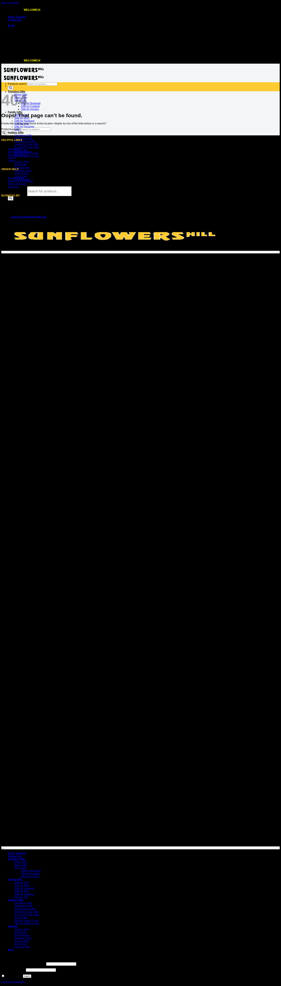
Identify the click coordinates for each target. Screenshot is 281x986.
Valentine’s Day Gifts (26, 144)
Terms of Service (17, 183)
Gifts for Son (21, 897)
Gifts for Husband (24, 120)
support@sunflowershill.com (29, 217)
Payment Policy (17, 154)
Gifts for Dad (21, 882)
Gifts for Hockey (30, 109)
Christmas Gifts (23, 135)
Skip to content (9, 2)
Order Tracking (17, 17)
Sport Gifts (20, 868)
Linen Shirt (20, 176)
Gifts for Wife (21, 891)
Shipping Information (20, 151)
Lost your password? (13, 981)
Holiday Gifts (16, 132)
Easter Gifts (21, 150)
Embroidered (21, 167)
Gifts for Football (30, 106)
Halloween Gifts (23, 138)
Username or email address (23, 963)
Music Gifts (20, 865)
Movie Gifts (20, 862)
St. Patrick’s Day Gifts (26, 147)
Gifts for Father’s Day (26, 920)
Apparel (13, 926)
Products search (17, 191)
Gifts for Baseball (30, 103)
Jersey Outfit (21, 173)
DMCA (12, 157)
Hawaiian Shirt (22, 170)
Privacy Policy (16, 178)
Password (13, 969)
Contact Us (15, 20)
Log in (27, 976)
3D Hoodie (20, 164)
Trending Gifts (16, 859)
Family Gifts (15, 112)
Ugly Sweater (22, 946)
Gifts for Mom (21, 885)
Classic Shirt (21, 161)
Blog (11, 949)
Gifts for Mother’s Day (26, 156)
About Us (13, 186)
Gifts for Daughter (24, 126)
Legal (11, 160)
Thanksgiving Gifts (25, 141)
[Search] (10, 198)
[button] (11, 25)
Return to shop (16, 53)
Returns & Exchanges (20, 181)
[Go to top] (2, 848)
